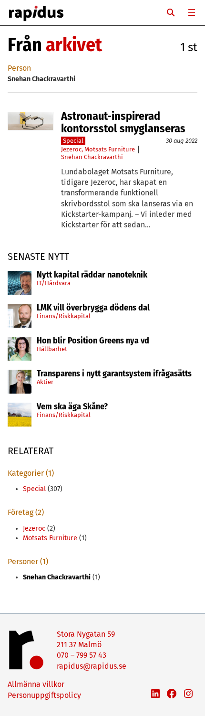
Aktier (45, 381)
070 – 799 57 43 (81, 655)
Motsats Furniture (109, 149)
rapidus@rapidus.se (91, 666)
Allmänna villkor (36, 684)
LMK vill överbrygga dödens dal (93, 308)
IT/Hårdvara (54, 283)
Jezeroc (71, 149)
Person (19, 68)
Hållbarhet (52, 349)
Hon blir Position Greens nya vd (93, 341)
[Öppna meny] (191, 12)
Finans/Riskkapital (64, 316)
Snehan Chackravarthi (92, 156)
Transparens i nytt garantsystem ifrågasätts (114, 374)
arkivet (74, 44)
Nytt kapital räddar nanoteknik (92, 275)
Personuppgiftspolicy (44, 695)
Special (73, 140)
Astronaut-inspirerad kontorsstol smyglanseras (123, 122)
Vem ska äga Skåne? (72, 407)
